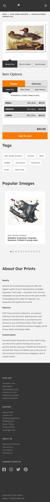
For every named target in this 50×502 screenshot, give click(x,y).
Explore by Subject (10, 395)
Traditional (35, 163)
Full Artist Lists (8, 383)
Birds (41, 156)
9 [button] (31, 251)
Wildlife (7, 163)
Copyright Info (8, 430)
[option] (25, 218)
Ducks (6, 170)
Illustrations (20, 163)
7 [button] (26, 251)
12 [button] (39, 251)
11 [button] (36, 251)
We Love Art (7, 447)
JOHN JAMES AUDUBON (19, 14)
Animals (30, 156)
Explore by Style (9, 392)
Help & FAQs (7, 412)
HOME (4, 14)
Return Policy (8, 424)
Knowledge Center (10, 389)
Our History (7, 450)
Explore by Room (10, 398)
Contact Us (7, 415)
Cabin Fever (19, 170)
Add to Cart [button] (25, 136)
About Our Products (11, 444)
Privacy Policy (8, 427)
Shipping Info (8, 421)
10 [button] (34, 251)
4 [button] (18, 251)
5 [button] (21, 251)
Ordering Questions (11, 418)
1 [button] (11, 251)
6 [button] (23, 251)
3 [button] (16, 251)
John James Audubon (13, 156)
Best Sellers (7, 386)
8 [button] (29, 251)
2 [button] (13, 251)
